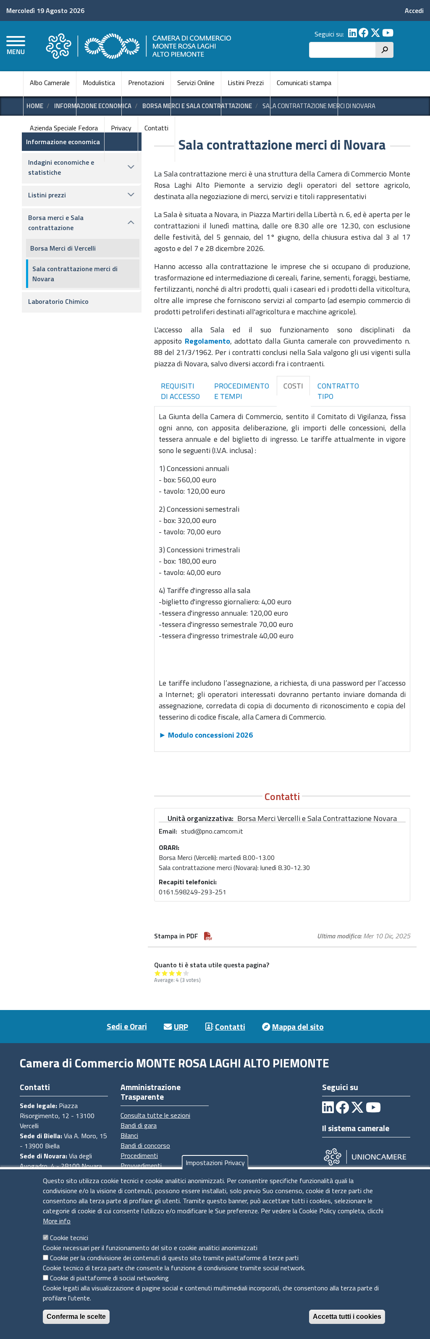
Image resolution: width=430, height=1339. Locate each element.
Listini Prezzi (246, 83)
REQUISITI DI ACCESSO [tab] (180, 391)
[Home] (137, 46)
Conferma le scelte (76, 1316)
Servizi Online (196, 83)
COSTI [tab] (293, 385)
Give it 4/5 (179, 973)
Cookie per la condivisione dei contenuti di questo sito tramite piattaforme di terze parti (174, 1258)
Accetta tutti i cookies (347, 1316)
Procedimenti (139, 1155)
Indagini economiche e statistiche (61, 167)
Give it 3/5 (172, 973)
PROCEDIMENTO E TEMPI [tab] (241, 391)
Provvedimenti (141, 1165)
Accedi (414, 10)
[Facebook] (364, 34)
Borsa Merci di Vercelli (63, 248)
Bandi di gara (139, 1125)
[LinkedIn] (352, 34)
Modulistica (99, 83)
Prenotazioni (146, 83)
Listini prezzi (47, 195)
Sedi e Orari (127, 1026)
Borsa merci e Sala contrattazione (56, 222)
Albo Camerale (50, 83)
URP (181, 1026)
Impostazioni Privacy (215, 1163)
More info (57, 1221)
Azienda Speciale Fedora (64, 128)
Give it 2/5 (164, 973)
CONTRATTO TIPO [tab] (338, 391)
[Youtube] (387, 34)
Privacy (121, 128)
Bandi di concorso (145, 1145)
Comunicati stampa (304, 83)
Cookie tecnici (69, 1238)
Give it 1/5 (157, 973)
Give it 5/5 (186, 973)
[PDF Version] (208, 936)
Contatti (156, 128)
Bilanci (129, 1135)
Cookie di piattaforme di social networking (109, 1278)
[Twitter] (375, 34)
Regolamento (207, 341)
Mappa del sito (298, 1026)
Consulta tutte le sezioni (155, 1115)
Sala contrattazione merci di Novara (75, 274)
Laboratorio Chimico (58, 301)
